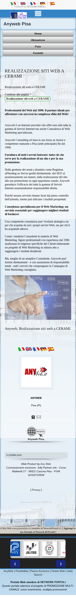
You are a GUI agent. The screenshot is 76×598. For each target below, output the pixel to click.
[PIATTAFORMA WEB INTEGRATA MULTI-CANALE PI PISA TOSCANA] (42, 548)
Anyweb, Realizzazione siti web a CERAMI (37, 328)
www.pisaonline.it (21, 528)
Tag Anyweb (36, 509)
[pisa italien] (43, 3)
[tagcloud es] (51, 349)
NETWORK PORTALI (53, 582)
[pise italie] (33, 3)
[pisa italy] (23, 3)
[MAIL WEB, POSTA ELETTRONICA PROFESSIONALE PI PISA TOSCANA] (61, 548)
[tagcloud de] (43, 349)
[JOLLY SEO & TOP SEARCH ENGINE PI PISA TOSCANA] (24, 548)
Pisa (17, 570)
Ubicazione (38, 40)
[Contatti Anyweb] (36, 416)
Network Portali (36, 7)
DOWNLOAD (15, 455)
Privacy (36, 489)
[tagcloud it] (21, 349)
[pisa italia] (13, 3)
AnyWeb (8, 570)
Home (38, 33)
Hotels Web (58, 570)
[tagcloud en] (28, 349)
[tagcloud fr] (36, 349)
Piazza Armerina (39, 570)
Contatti (38, 53)
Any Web (45, 463)
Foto (38, 46)
